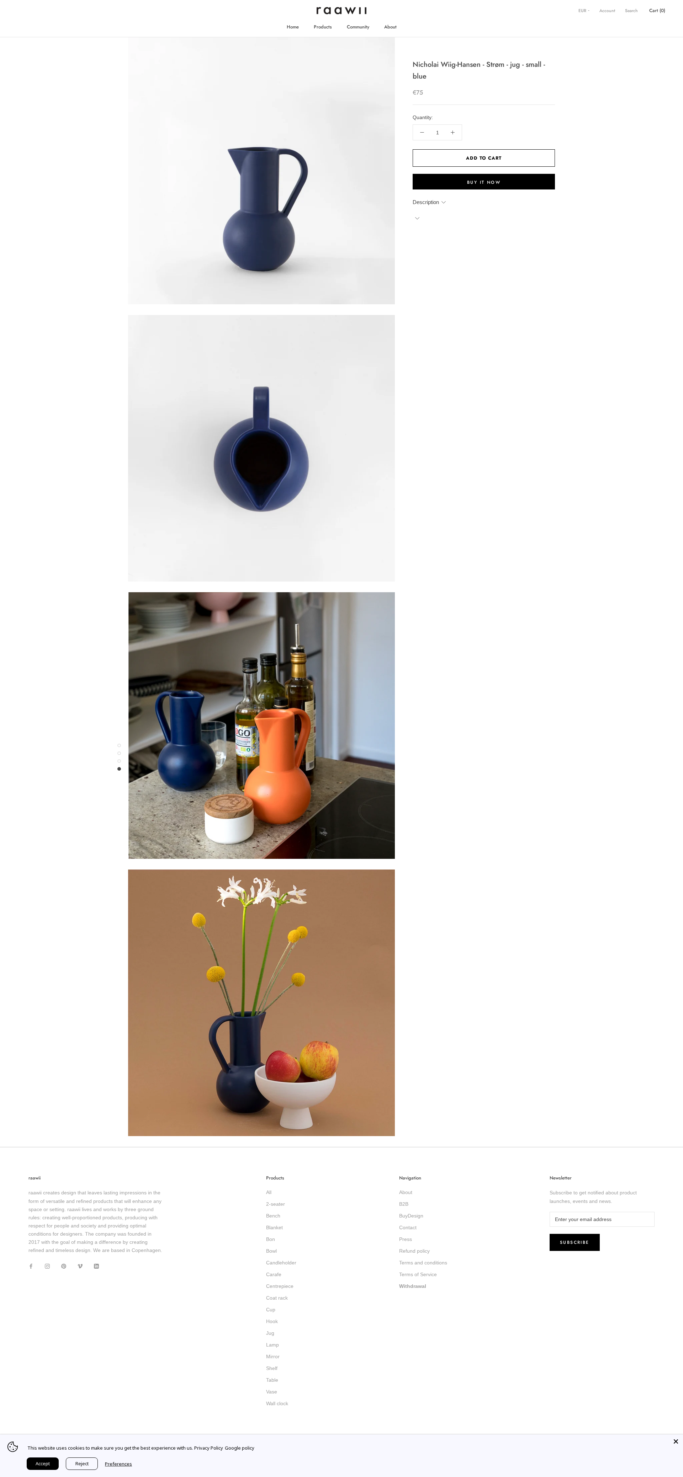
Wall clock (277, 1403)
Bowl (271, 1251)
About (390, 26)
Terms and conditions (423, 1262)
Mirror (273, 1356)
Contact (408, 1227)
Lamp (272, 1345)
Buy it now (484, 182)
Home (293, 26)
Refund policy (414, 1251)
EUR (583, 10)
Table (272, 1380)
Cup (270, 1309)
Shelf (271, 1368)
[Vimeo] (80, 1266)
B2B (403, 1204)
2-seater (275, 1204)
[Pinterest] (63, 1266)
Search (631, 10)
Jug (270, 1333)
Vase (271, 1392)
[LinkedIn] (96, 1266)
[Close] (675, 1441)
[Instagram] (47, 1266)
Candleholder (281, 1262)
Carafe (273, 1274)
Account (607, 10)
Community (358, 26)
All (268, 1192)
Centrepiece (279, 1286)
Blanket (274, 1227)
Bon (270, 1239)
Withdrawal (412, 1286)
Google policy (239, 1448)
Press (405, 1239)
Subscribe (574, 1242)
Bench (273, 1216)
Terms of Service (418, 1274)
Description (426, 202)
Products (323, 26)
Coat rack (277, 1298)
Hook (272, 1321)
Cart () (657, 10)
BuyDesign (411, 1216)
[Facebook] (30, 1266)
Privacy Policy (208, 1448)
